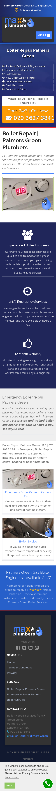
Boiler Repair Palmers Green (25, 689)
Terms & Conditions (19, 667)
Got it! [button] (10, 785)
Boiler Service (16, 699)
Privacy (12, 673)
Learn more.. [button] (12, 777)
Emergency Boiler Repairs (24, 694)
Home (11, 662)
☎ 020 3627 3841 (29, 117)
